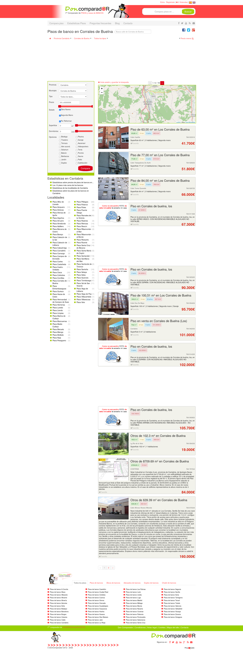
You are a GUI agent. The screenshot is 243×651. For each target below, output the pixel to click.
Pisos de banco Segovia (172, 589)
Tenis (79, 149)
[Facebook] (169, 642)
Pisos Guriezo (58, 291)
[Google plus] (184, 642)
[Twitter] (173, 642)
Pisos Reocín (82, 226)
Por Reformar (66, 121)
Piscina (80, 136)
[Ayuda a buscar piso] (194, 23)
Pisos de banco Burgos (58, 614)
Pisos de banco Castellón (97, 589)
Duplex (64, 162)
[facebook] (178, 23)
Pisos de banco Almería (58, 600)
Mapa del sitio (173, 627)
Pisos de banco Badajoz (58, 609)
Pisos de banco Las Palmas (136, 589)
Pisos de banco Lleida (134, 595)
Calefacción (82, 162)
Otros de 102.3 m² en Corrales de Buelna (158, 435)
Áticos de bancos (113, 583)
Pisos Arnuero (58, 220)
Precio (51, 102)
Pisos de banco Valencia (172, 606)
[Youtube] (176, 642)
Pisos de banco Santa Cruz (135, 623)
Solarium (64, 149)
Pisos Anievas (58, 210)
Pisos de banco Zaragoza (173, 617)
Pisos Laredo (58, 307)
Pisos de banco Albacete (59, 595)
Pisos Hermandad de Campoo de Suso (61, 300)
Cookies (161, 627)
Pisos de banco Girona (96, 600)
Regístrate (170, 2)
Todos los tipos (100, 38)
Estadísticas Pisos (76, 23)
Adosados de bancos (132, 583)
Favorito (135, 143)
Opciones (53, 137)
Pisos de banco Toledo (172, 603)
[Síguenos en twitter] (182, 23)
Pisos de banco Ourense (134, 611)
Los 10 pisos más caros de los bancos (68, 185)
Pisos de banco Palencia (134, 614)
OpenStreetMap (190, 122)
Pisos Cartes (58, 261)
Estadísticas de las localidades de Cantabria (70, 188)
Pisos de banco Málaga (134, 603)
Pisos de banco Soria (171, 595)
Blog (117, 23)
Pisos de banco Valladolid (173, 609)
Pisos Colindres (59, 275)
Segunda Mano (67, 115)
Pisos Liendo (58, 310)
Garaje (80, 140)
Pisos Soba (81, 275)
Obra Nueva (65, 109)
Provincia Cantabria (62, 38)
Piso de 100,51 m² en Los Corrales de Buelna (160, 295)
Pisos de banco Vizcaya (172, 611)
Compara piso (56, 23)
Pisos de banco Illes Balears (98, 617)
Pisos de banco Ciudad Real (98, 592)
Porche (80, 153)
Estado (52, 109)
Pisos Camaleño (59, 250)
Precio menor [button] (186, 38)
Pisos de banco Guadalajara (98, 606)
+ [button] (102, 88)
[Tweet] (188, 30)
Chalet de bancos (169, 583)
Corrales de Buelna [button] (82, 38)
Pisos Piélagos (82, 201)
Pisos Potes (81, 207)
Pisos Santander (83, 256)
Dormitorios (53, 131)
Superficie (53, 125)
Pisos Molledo (58, 335)
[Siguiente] (162, 83)
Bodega (64, 136)
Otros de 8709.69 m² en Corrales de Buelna (159, 461)
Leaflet (178, 122)
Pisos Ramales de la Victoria (84, 216)
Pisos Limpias (58, 313)
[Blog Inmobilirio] (187, 642)
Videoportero (82, 146)
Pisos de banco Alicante (58, 597)
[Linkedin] (180, 642)
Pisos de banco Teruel (172, 600)
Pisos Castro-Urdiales (58, 268)
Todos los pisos (80, 583)
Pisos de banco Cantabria (59, 623)
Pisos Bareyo (58, 234)
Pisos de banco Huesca (96, 614)
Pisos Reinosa (82, 223)
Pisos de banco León (133, 592)
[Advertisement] (121, 62)
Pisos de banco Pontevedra (135, 617)
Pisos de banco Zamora (172, 614)
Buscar (188, 11)
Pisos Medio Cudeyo (57, 325)
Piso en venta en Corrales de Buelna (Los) (158, 321)
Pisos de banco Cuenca (96, 597)
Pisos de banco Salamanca (135, 620)
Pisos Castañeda (59, 264)
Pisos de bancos (96, 583)
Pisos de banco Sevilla (172, 592)
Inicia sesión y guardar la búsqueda (114, 82)
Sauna (80, 156)
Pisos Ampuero (59, 207)
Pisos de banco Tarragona (173, 597)
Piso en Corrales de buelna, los (151, 206)
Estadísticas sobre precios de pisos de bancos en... (73, 182)
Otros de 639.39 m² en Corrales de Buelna (158, 500)
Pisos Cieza (57, 272)
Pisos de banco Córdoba (96, 595)
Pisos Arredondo (59, 223)
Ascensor (81, 143)
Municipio (53, 90)
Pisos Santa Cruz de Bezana (83, 246)
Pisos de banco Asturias (58, 603)
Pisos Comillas (58, 278)
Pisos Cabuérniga (60, 248)
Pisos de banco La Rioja (96, 623)
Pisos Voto (81, 302)
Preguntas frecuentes (100, 23)
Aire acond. (65, 146)
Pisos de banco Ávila (57, 606)
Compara (85, 168)
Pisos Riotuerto (83, 239)
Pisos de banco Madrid (134, 600)
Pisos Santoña (82, 269)
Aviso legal (152, 627)
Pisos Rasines (82, 220)
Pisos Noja (57, 337)
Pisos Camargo (59, 253)
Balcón (64, 153)
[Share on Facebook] (183, 30)
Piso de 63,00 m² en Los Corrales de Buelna (160, 129)
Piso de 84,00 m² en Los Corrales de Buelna (160, 180)
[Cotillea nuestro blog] (190, 23)
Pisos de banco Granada (97, 603)
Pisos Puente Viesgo (82, 211)
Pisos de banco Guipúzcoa (97, 609)
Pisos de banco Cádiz (57, 620)
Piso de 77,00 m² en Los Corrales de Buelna (160, 155)
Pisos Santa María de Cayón (84, 251)
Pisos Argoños (58, 218)
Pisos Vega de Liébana (82, 289)
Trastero (64, 140)
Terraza (64, 143)
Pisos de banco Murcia (134, 606)
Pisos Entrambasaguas (59, 287)
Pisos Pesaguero (59, 340)
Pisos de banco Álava (57, 592)
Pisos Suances (82, 277)
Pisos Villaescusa (83, 299)
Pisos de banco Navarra (134, 609)
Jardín (63, 159)
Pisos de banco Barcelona (59, 611)
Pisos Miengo (58, 332)
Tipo (51, 96)
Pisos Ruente (82, 242)
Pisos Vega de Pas (84, 294)
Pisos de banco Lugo (133, 597)
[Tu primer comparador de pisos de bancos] (87, 9)
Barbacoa (65, 156)
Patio (79, 159)
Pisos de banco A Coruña (59, 589)
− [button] (102, 92)
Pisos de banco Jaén (95, 620)
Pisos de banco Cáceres (58, 617)
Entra (162, 2)
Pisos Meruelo (58, 329)
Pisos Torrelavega (84, 280)
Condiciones (140, 627)
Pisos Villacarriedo (84, 296)
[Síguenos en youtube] (186, 23)
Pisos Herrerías (59, 304)
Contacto (128, 23)
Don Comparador (125, 627)
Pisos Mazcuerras (60, 321)
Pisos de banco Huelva (96, 611)
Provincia (52, 84)
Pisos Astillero (58, 226)
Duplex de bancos (151, 583)
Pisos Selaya (82, 272)
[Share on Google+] (193, 30)
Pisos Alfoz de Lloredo (58, 203)
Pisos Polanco (82, 204)
